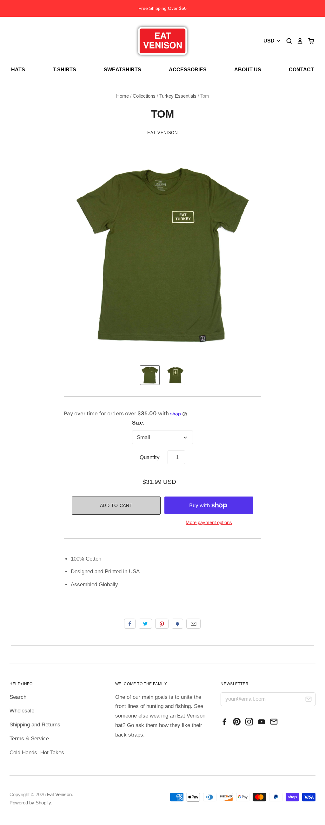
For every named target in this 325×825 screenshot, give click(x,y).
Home (122, 96)
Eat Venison (162, 132)
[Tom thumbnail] (149, 375)
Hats (18, 69)
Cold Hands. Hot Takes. (38, 753)
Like (130, 624)
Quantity (150, 457)
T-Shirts (64, 69)
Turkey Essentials (177, 96)
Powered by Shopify (30, 802)
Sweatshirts (122, 69)
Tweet (145, 624)
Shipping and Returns (35, 725)
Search (18, 697)
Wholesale (22, 711)
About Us (247, 69)
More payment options (209, 522)
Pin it (162, 624)
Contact (301, 69)
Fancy (177, 624)
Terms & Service (29, 739)
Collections (144, 96)
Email (193, 624)
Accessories (188, 69)
